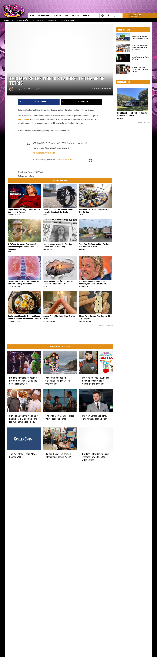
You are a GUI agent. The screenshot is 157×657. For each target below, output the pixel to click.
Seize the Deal (38, 20)
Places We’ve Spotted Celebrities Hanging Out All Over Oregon (57, 380)
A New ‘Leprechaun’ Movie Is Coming (140, 58)
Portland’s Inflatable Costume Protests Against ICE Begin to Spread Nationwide (23, 380)
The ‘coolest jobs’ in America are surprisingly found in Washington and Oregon (95, 380)
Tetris (41, 172)
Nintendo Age (23, 119)
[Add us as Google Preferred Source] (102, 15)
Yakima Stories (52, 20)
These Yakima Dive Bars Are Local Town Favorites (140, 37)
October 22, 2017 (65, 159)
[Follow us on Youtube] (120, 15)
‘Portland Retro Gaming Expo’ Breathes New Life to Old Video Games (95, 456)
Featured (31, 176)
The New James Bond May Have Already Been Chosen (94, 417)
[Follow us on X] (114, 15)
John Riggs (17, 89)
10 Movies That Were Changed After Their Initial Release (140, 69)
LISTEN (58, 15)
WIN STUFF (75, 15)
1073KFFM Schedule (45, 15)
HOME (32, 15)
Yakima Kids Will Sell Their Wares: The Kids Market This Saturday (140, 48)
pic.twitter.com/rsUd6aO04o (44, 153)
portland (31, 172)
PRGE (37, 172)
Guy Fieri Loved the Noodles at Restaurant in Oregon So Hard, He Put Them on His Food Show (23, 418)
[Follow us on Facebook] (108, 15)
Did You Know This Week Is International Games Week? (58, 455)
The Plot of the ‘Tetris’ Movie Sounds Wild (23, 455)
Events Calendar (67, 20)
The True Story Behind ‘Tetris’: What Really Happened (59, 417)
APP (66, 15)
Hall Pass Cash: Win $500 (20, 20)
